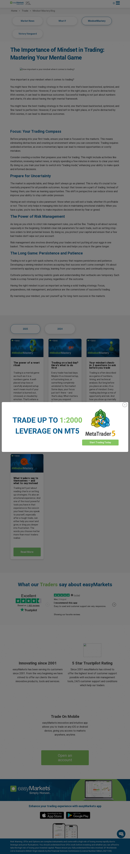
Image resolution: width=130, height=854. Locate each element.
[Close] (124, 404)
